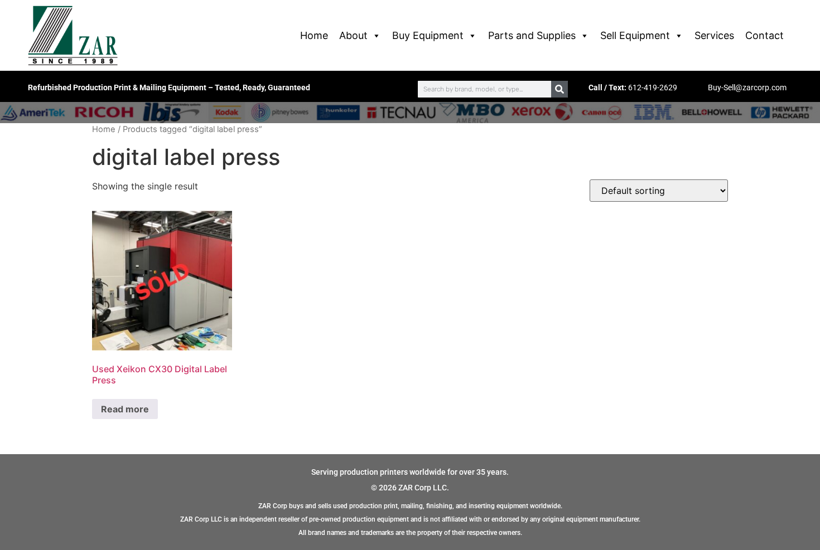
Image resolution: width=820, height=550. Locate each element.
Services (714, 35)
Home (314, 35)
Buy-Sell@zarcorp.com (747, 87)
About (353, 35)
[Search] (559, 89)
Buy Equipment (428, 35)
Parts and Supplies (532, 35)
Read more (125, 409)
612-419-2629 (652, 87)
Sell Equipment (635, 35)
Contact (764, 35)
